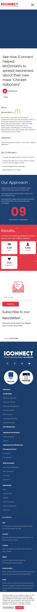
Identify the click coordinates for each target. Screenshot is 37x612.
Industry (5, 441)
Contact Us (7, 480)
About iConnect (8, 471)
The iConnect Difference (11, 467)
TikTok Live (6, 510)
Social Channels (8, 437)
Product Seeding (8, 410)
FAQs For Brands (8, 502)
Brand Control (7, 414)
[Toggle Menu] (32, 5)
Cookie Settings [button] (8, 608)
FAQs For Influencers (10, 506)
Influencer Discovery (10, 398)
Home (6, 338)
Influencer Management (11, 406)
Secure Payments (9, 423)
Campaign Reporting (10, 418)
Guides (5, 498)
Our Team (6, 475)
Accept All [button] (19, 608)
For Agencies (7, 457)
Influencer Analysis (9, 402)
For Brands (6, 453)
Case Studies (7, 494)
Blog (4, 489)
